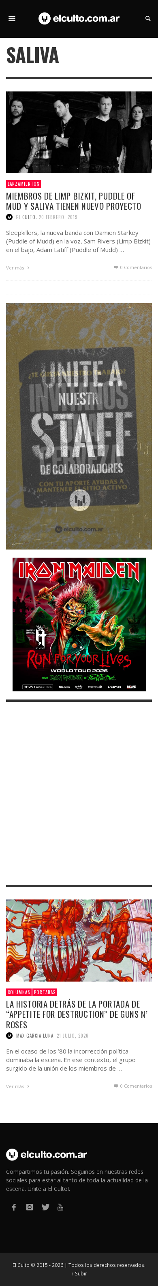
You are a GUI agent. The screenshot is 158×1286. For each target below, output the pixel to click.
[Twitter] (45, 1207)
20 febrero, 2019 (58, 217)
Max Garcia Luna (34, 1035)
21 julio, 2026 (73, 1035)
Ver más (15, 268)
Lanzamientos (23, 183)
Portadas (45, 992)
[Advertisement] (79, 793)
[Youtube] (60, 1207)
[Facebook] (13, 1207)
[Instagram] (29, 1207)
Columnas (19, 992)
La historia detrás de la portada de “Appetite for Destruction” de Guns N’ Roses (77, 1013)
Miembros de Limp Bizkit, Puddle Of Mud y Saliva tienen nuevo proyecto (73, 200)
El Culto (26, 217)
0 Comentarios (135, 267)
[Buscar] (12, 18)
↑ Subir (79, 1273)
